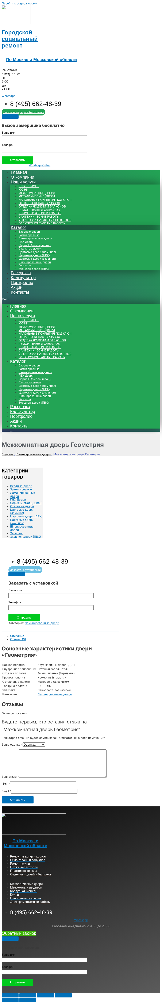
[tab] (64, 636)
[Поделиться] (27, 995)
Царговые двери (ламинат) (37, 252)
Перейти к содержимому (19, 3)
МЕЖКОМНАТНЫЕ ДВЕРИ (37, 193)
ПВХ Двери (26, 241)
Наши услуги (23, 182)
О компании (22, 177)
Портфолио (22, 282)
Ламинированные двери (35, 238)
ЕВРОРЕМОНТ (29, 186)
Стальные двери (30, 248)
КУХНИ (23, 189)
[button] (81, 299)
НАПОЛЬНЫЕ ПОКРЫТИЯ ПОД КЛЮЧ (45, 199)
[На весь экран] (45, 995)
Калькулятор (23, 277)
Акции (16, 287)
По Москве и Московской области (41, 59)
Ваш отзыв (10, 776)
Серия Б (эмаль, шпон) (35, 245)
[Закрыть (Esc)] (10, 995)
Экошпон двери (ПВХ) (34, 268)
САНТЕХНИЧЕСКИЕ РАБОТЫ (39, 216)
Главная (19, 172)
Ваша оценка (12, 744)
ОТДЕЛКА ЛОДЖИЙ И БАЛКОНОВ (42, 206)
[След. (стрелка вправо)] (27, 1000)
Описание (17, 636)
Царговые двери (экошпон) (37, 258)
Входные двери (29, 231)
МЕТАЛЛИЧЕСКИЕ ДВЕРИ (37, 196)
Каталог (18, 227)
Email (6, 791)
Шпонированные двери (35, 262)
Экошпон (25, 265)
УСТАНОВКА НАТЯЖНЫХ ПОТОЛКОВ (45, 220)
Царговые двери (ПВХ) (34, 255)
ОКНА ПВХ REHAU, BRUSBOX (39, 203)
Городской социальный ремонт (20, 39)
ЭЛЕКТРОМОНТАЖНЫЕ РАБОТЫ (42, 223)
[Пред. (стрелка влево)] (10, 1000)
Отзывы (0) (18, 639)
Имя (6, 783)
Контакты (20, 292)
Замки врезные (29, 235)
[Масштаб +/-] (63, 995)
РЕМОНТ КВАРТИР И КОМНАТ (40, 213)
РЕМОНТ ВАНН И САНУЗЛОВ (39, 210)
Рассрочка (21, 272)
